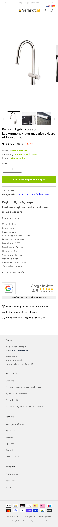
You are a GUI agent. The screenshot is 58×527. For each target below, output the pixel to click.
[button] (6, 10)
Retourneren (11, 430)
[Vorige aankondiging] (5, 3)
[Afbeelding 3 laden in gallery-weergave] (44, 118)
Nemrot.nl (18, 516)
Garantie (10, 437)
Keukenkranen (42, 194)
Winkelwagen (12, 474)
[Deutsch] (54, 5)
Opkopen (10, 443)
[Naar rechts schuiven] (55, 119)
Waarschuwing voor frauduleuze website (24, 406)
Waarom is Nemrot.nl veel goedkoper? (23, 387)
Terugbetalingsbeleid (20, 521)
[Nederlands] (47, 5)
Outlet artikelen (12, 456)
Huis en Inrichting (26, 194)
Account (9, 487)
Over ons (10, 380)
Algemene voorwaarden (16, 393)
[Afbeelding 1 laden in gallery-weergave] (14, 118)
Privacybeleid (12, 400)
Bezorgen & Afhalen (15, 424)
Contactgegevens (44, 516)
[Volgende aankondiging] (53, 3)
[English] (49, 5)
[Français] (52, 5)
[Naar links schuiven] (3, 119)
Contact (10, 340)
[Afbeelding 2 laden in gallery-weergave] (29, 118)
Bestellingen (11, 480)
